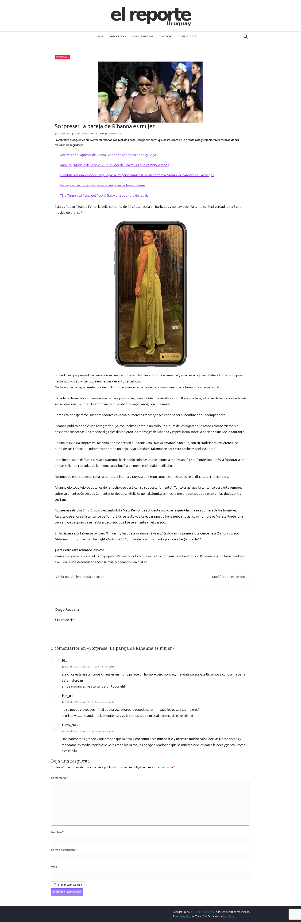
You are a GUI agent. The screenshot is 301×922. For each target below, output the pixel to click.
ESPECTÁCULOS (62, 57)
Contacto (165, 36)
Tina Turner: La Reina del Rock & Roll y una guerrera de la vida (104, 195)
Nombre (57, 832)
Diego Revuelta (82, 133)
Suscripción (118, 36)
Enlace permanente (104, 667)
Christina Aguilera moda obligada (80, 577)
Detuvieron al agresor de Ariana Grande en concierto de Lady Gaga (108, 155)
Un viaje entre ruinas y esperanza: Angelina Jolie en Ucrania (102, 185)
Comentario (59, 778)
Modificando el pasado (228, 577)
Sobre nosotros (142, 36)
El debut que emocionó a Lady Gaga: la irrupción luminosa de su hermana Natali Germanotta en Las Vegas (137, 175)
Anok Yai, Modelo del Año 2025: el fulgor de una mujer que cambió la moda (114, 165)
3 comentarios (115, 133)
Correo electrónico (64, 850)
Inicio (100, 36)
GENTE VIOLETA (187, 36)
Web (54, 866)
